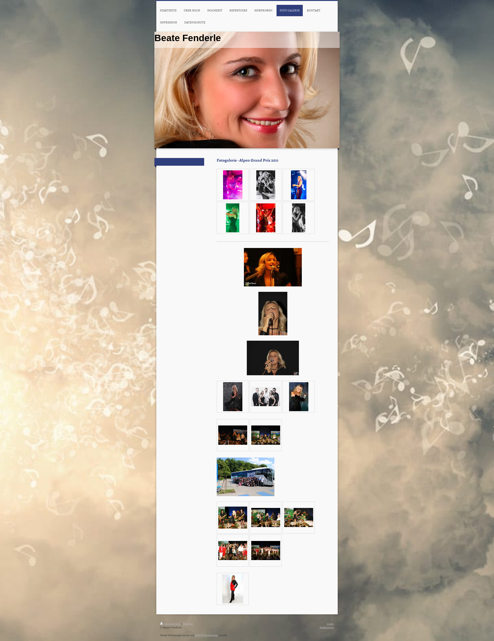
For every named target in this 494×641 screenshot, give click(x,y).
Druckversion (172, 623)
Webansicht (327, 627)
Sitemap (188, 623)
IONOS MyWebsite (206, 635)
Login (330, 623)
